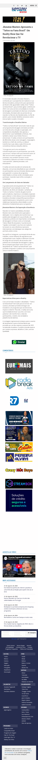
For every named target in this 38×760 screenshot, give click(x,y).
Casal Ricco (25, 696)
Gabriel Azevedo (26, 704)
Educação (7, 665)
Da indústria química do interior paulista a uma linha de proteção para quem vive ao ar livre (18, 590)
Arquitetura (7, 670)
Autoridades (25, 677)
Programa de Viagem (10, 733)
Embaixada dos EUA (27, 716)
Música (6, 659)
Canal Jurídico (25, 710)
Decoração (7, 672)
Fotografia (7, 667)
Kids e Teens (25, 712)
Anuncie (29, 645)
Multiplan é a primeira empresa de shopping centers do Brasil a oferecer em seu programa (18, 609)
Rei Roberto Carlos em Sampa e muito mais (18, 617)
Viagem (6, 663)
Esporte (24, 665)
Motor (23, 673)
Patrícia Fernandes (27, 702)
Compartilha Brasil (9, 731)
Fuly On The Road (9, 735)
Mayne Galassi (26, 700)
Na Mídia (24, 679)
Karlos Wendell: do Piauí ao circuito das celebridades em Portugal (17, 599)
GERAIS (24, 721)
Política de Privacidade (26, 649)
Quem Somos (11, 645)
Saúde (23, 656)
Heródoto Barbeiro (9, 691)
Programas (7, 726)
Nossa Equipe (21, 645)
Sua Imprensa (26, 714)
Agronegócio (7, 710)
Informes (24, 707)
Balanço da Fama (9, 739)
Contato (30, 647)
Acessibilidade (10, 647)
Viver (22, 654)
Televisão (24, 675)
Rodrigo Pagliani (26, 687)
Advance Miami (26, 719)
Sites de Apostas (26, 723)
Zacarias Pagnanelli (9, 687)
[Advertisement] (19, 531)
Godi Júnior (7, 689)
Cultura (6, 654)
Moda (23, 659)
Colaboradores (25, 684)
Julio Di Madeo (26, 698)
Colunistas (7, 684)
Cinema (6, 661)
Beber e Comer (26, 663)
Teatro (6, 656)
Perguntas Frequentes (11, 649)
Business (6, 707)
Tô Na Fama (25, 693)
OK (5, 758)
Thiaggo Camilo (26, 691)
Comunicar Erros (20, 647)
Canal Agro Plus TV (9, 737)
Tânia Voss (25, 689)
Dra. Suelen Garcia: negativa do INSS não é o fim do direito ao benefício (18, 625)
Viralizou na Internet (27, 682)
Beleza (24, 661)
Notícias (23, 670)
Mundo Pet (25, 667)
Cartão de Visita (8, 728)
